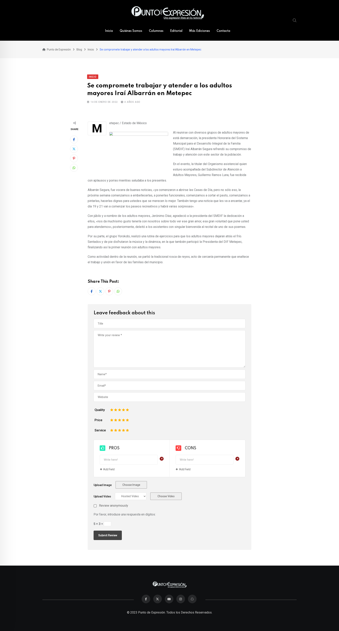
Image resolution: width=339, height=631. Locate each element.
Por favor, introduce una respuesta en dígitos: (125, 514)
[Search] (295, 20)
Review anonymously (113, 505)
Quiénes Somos (131, 31)
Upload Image (103, 485)
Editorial (176, 31)
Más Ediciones (199, 31)
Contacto (223, 31)
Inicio (109, 31)
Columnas (156, 31)
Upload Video (102, 496)
